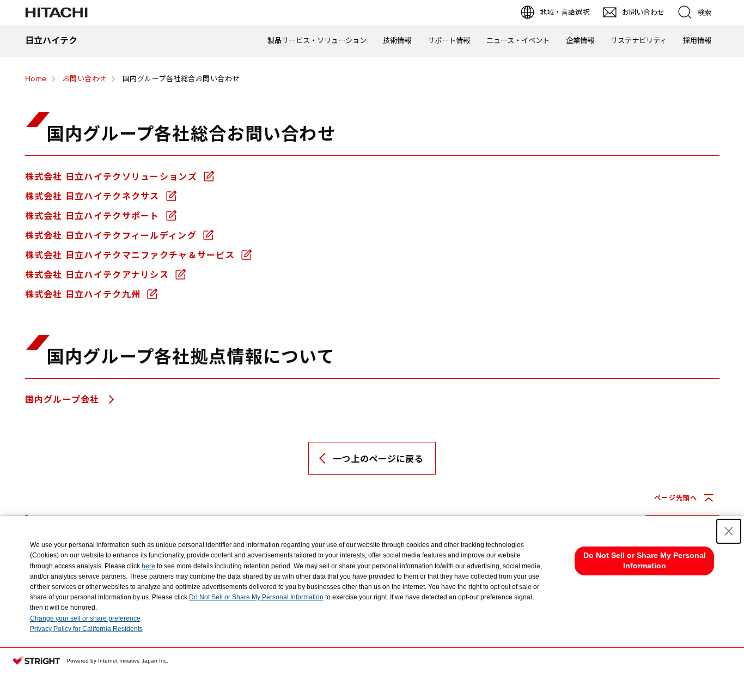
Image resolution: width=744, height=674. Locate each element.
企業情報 (580, 40)
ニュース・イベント (518, 40)
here (148, 566)
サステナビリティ (639, 40)
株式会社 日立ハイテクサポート (93, 215)
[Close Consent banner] (729, 531)
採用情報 (697, 40)
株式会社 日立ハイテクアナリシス (98, 274)
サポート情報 (449, 40)
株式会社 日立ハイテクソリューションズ (112, 176)
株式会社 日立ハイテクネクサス (93, 196)
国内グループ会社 (64, 399)
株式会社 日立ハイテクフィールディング (112, 235)
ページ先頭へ (675, 498)
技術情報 (397, 40)
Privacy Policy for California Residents (86, 629)
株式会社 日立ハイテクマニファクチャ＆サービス (131, 255)
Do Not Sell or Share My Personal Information (256, 597)
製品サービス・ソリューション (317, 40)
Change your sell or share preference (85, 618)
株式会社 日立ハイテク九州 (84, 294)
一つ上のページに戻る (378, 458)
